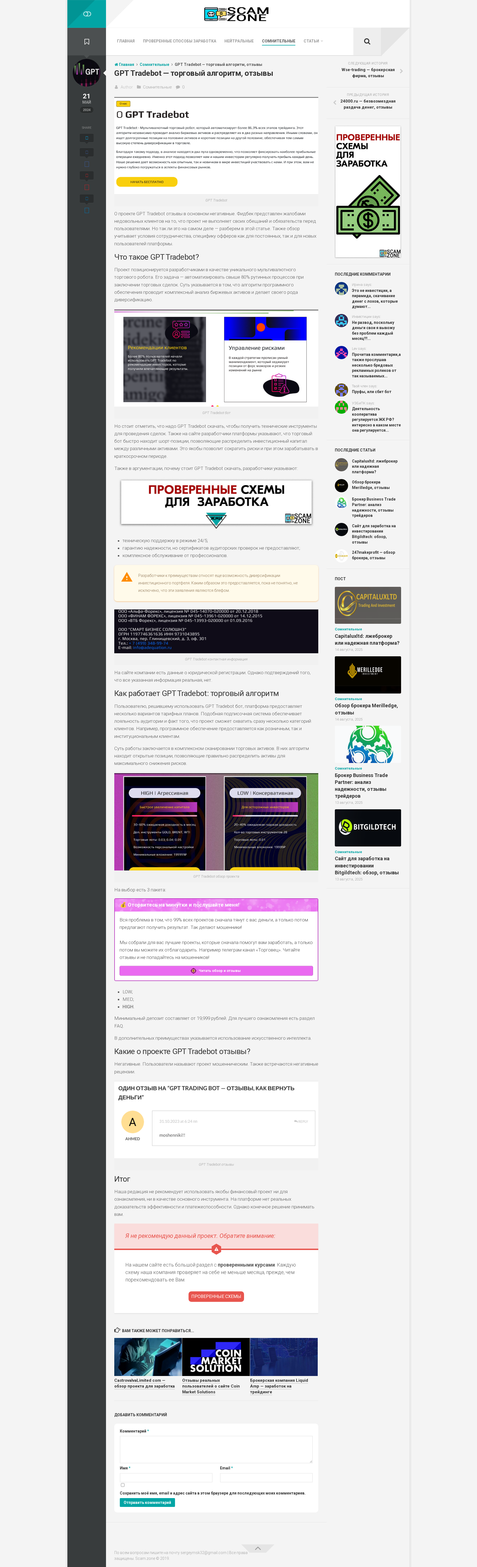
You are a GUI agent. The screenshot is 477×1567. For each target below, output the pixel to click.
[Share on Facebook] (87, 158)
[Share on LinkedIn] (87, 205)
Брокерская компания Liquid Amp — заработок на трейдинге (279, 1386)
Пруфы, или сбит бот (371, 391)
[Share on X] (87, 140)
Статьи (311, 41)
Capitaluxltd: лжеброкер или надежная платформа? (375, 466)
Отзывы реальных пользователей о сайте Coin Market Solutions (211, 1386)
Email (226, 1468)
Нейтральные (239, 41)
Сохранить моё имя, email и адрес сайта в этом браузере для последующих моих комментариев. (213, 1493)
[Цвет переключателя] (86, 14)
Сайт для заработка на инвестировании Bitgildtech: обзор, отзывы (367, 865)
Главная (126, 41)
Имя (125, 1468)
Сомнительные (278, 41)
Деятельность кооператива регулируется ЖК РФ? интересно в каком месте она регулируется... (376, 419)
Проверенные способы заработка (179, 41)
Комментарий (134, 1431)
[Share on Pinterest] (87, 181)
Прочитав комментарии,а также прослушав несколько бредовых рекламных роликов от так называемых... (376, 365)
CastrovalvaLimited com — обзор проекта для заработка (144, 1383)
